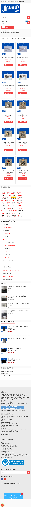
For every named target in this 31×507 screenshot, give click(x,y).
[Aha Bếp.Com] (10, 5)
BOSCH (20, 193)
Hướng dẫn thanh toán (6, 449)
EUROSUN (8, 200)
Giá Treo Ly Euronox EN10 (8, 57)
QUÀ (8, 203)
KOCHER (14, 192)
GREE (13, 212)
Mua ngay (9, 65)
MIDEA (3, 212)
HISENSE (8, 213)
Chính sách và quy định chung (8, 421)
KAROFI (8, 197)
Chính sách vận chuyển (6, 417)
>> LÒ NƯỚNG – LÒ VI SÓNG (7, 261)
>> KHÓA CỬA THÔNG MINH (7, 242)
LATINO (20, 213)
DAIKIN (3, 208)
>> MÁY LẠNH (4, 224)
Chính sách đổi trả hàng (6, 419)
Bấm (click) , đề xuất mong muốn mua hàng (13, 410)
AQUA (13, 208)
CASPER (9, 207)
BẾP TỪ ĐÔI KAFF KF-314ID (14, 359)
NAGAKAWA (20, 210)
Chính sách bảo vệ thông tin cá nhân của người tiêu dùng (14, 416)
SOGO (8, 217)
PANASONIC (20, 207)
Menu (7, 27)
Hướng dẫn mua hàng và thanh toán (9, 446)
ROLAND (20, 197)
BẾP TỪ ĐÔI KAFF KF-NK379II (14, 348)
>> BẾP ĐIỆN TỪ (5, 230)
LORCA (3, 202)
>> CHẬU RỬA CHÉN (6, 255)
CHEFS (13, 205)
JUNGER (14, 215)
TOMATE (4, 205)
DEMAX (8, 193)
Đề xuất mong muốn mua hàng (8, 445)
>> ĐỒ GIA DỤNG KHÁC (6, 279)
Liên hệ (2, 442)
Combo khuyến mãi (5, 443)
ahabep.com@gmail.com (18, 1)
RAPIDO (14, 202)
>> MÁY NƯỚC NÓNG (6, 273)
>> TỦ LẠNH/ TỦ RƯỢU (6, 249)
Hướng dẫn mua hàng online (7, 452)
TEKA (13, 195)
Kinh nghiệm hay (5, 451)
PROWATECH (20, 203)
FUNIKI (8, 210)
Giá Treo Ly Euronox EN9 (22, 57)
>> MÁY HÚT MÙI (5, 236)
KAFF (3, 192)
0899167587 (6, 1)
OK (28, 472)
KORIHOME (13, 198)
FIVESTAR (19, 200)
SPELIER (4, 198)
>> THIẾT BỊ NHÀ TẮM (6, 267)
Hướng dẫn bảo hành (6, 448)
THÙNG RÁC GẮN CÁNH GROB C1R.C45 (17, 338)
